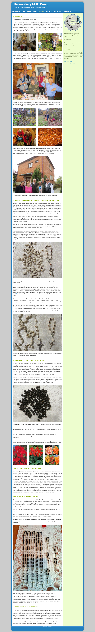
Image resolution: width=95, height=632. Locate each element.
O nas (23, 11)
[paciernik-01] (37, 421)
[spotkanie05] (50, 125)
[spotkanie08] (37, 192)
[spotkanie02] (50, 50)
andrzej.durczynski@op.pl (70, 62)
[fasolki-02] (37, 350)
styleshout (50, 626)
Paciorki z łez (67, 11)
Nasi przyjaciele (58, 11)
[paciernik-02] (20, 464)
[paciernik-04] (52, 464)
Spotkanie (41, 11)
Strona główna (16, 11)
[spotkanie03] (37, 99)
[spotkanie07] (50, 145)
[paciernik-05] (37, 590)
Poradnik (29, 11)
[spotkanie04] (24, 125)
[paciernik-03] (36, 464)
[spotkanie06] (24, 145)
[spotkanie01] (24, 50)
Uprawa (35, 11)
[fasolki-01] (37, 278)
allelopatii (18, 293)
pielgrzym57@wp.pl (68, 61)
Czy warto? (49, 11)
